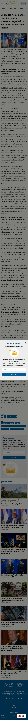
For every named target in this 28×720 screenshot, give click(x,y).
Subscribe (14, 374)
